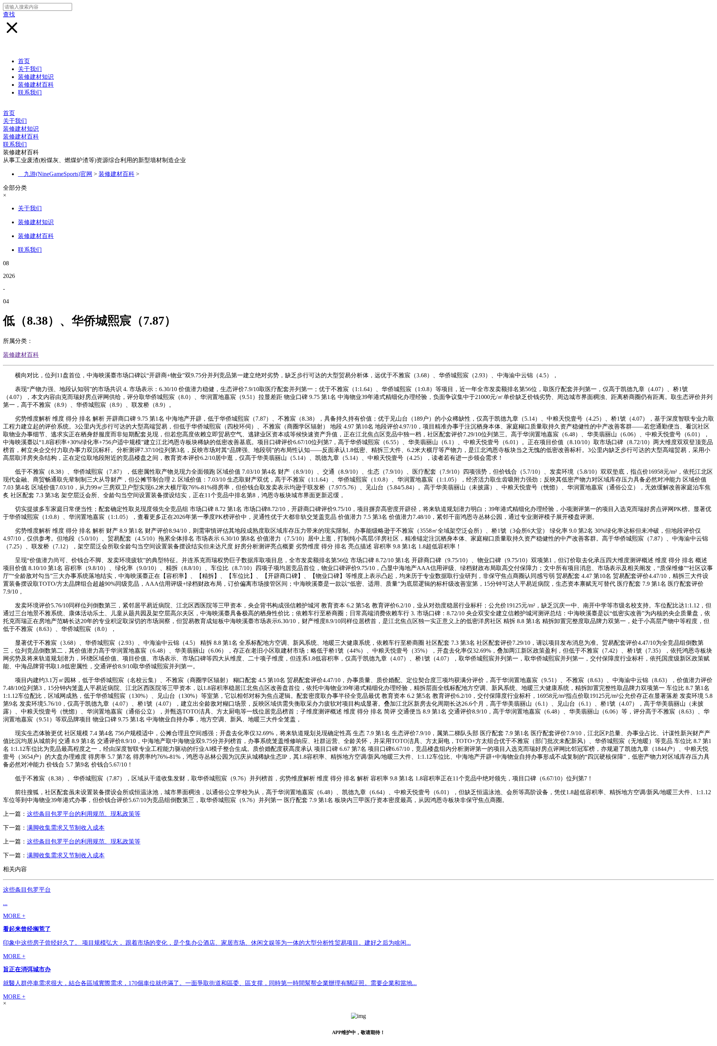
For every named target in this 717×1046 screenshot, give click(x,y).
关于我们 (30, 69)
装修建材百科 (36, 84)
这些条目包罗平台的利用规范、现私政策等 (83, 814)
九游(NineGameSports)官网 (58, 174)
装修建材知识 (36, 77)
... (5, 903)
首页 (24, 61)
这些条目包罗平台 (27, 889)
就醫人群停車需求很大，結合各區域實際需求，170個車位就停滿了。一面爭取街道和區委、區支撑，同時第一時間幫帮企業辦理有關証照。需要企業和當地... (210, 983)
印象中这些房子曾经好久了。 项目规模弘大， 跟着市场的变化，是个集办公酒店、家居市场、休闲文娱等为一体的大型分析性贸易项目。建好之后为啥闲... (207, 943)
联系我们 (30, 92)
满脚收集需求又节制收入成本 (66, 827)
